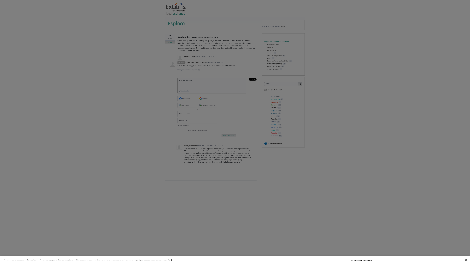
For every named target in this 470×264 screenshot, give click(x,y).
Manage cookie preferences (361, 260)
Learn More (167, 260)
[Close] (466, 260)
